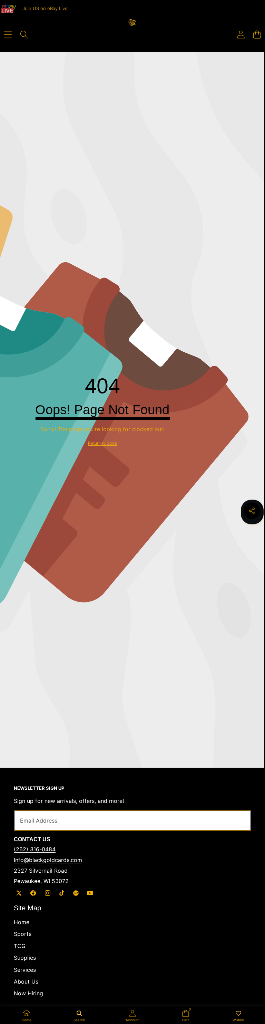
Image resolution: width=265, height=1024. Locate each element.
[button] (257, 34)
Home (21, 922)
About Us (26, 981)
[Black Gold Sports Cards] (132, 28)
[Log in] (240, 34)
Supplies (25, 957)
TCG (20, 945)
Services (25, 969)
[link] (102, 443)
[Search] (24, 34)
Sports (22, 933)
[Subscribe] (238, 820)
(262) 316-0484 (35, 849)
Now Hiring (28, 993)
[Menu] (8, 34)
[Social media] (252, 511)
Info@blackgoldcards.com (48, 859)
